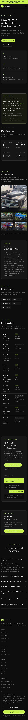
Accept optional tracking (14, 712)
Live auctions (4, 635)
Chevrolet (13, 14)
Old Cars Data (5, 14)
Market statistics (5, 638)
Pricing (3, 671)
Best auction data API (6, 681)
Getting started (4, 649)
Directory (3, 662)
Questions (3, 665)
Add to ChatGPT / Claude (11, 465)
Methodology (4, 668)
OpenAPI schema (5, 654)
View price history (7, 45)
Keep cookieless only (14, 707)
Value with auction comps (7, 684)
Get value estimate (7, 40)
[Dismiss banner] (26, 2)
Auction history (4, 632)
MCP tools (3, 641)
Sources (3, 674)
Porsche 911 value (5, 687)
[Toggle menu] (26, 6)
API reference (4, 652)
